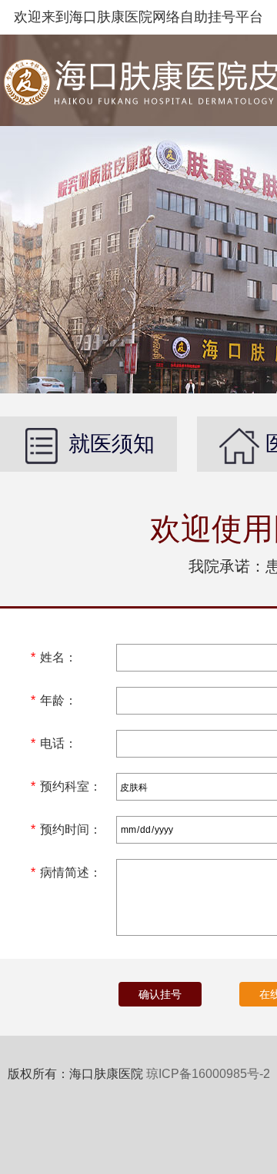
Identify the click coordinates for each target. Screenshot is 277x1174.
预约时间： (66, 829)
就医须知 (108, 444)
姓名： (54, 657)
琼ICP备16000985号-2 (208, 1073)
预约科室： (66, 786)
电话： (54, 743)
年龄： (54, 700)
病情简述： (66, 872)
